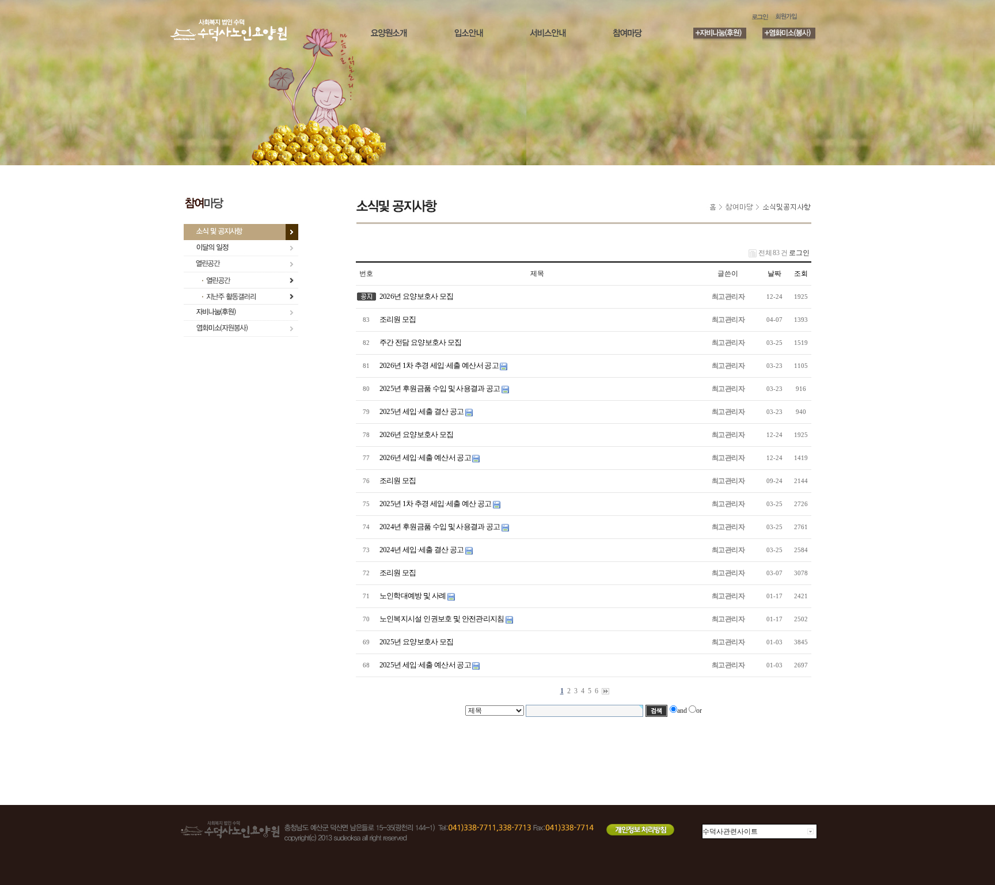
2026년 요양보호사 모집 (415, 296)
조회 (801, 273)
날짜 (774, 273)
